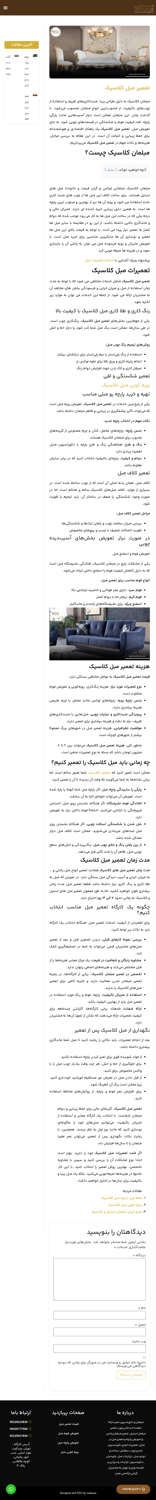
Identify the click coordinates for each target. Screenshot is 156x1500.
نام (142, 1308)
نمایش (111, 170)
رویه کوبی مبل (70, 1452)
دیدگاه (139, 1255)
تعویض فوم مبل (68, 1433)
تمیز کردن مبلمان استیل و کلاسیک (116, 1212)
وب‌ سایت (139, 1341)
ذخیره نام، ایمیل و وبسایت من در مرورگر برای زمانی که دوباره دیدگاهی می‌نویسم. (102, 1364)
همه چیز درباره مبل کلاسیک (121, 1198)
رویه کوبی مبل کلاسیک (126, 385)
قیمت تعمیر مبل (69, 1424)
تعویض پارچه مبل (68, 1443)
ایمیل (140, 1325)
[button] (5, 7)
